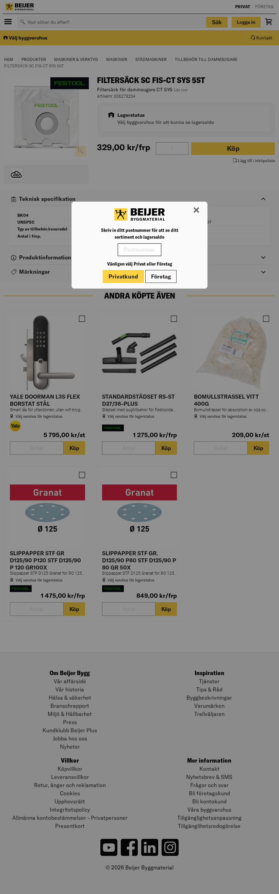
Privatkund (123, 276)
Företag (161, 276)
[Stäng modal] (196, 210)
